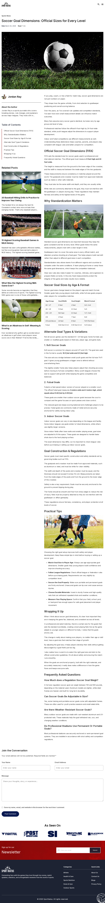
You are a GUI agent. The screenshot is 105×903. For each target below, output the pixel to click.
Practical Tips (9, 150)
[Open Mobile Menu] (102, 4)
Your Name (6, 762)
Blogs (93, 880)
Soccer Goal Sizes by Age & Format (17, 138)
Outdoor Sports (68, 888)
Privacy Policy (96, 884)
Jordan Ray (14, 96)
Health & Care (68, 876)
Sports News (6, 16)
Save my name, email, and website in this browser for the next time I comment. (34, 807)
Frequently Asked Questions (14, 157)
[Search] (98, 4)
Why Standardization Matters (15, 135)
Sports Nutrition (69, 880)
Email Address (60, 762)
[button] (40, 126)
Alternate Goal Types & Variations (16, 142)
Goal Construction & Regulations (16, 146)
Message (5, 776)
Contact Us (95, 876)
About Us (94, 872)
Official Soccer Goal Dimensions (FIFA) (18, 131)
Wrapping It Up (9, 154)
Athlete (66, 872)
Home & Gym (68, 884)
